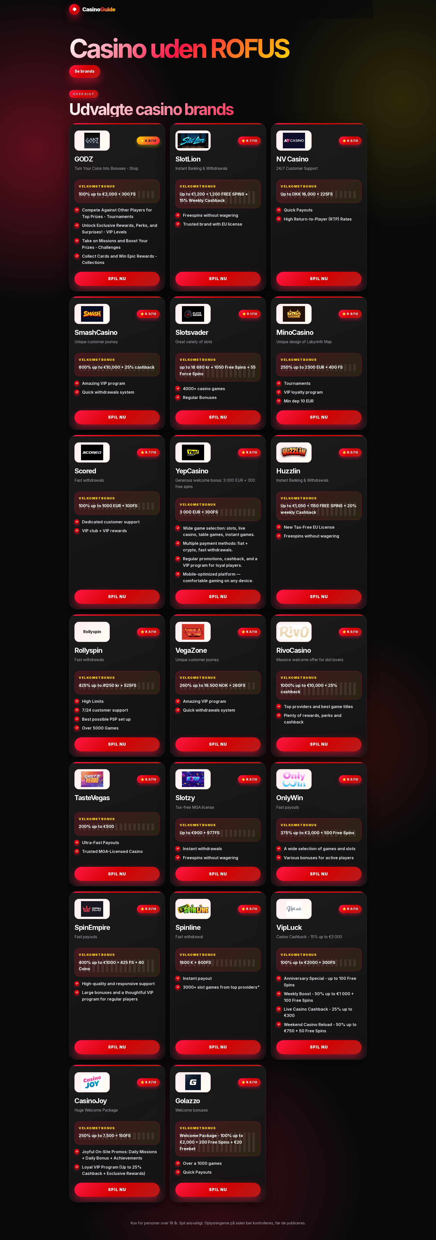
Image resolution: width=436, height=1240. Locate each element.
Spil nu (117, 278)
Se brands (84, 71)
